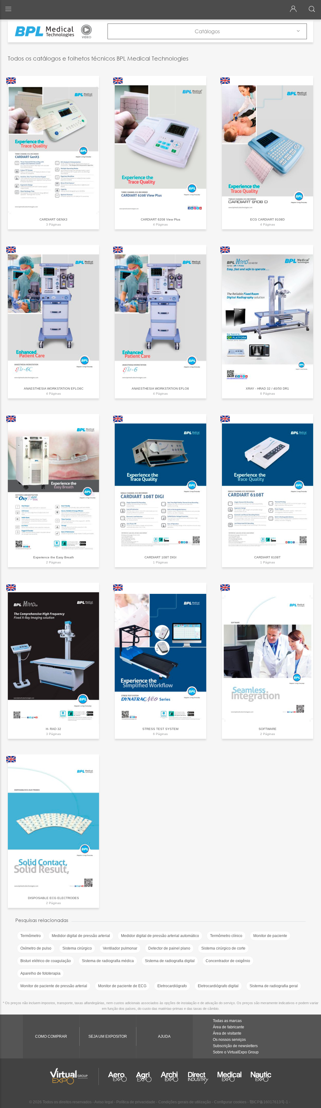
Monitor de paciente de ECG (122, 986)
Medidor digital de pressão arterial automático (160, 936)
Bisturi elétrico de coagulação (45, 961)
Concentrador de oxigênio (228, 961)
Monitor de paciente (270, 936)
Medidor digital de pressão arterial (81, 936)
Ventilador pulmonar (120, 948)
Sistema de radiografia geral (274, 986)
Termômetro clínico (226, 936)
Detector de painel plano (169, 948)
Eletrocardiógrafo (172, 986)
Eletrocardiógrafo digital (218, 986)
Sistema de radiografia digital (170, 961)
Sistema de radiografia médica (108, 961)
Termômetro (30, 936)
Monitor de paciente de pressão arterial (53, 986)
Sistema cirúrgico (77, 948)
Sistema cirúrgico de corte (223, 948)
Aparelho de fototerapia (40, 973)
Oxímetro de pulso (35, 948)
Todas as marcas (227, 1021)
